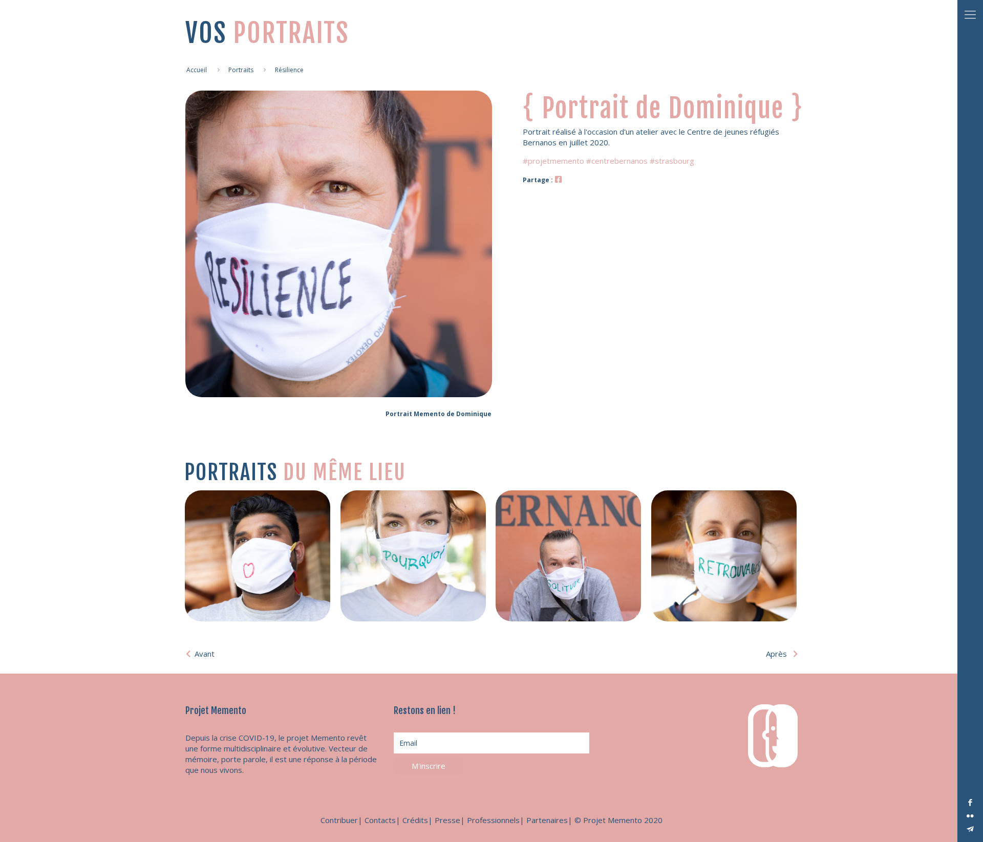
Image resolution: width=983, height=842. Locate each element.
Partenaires (547, 820)
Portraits (240, 70)
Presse (447, 820)
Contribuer (339, 820)
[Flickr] (970, 815)
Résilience (289, 70)
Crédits (415, 820)
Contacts (380, 820)
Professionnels (493, 820)
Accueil (196, 70)
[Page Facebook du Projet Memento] (558, 179)
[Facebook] (970, 802)
